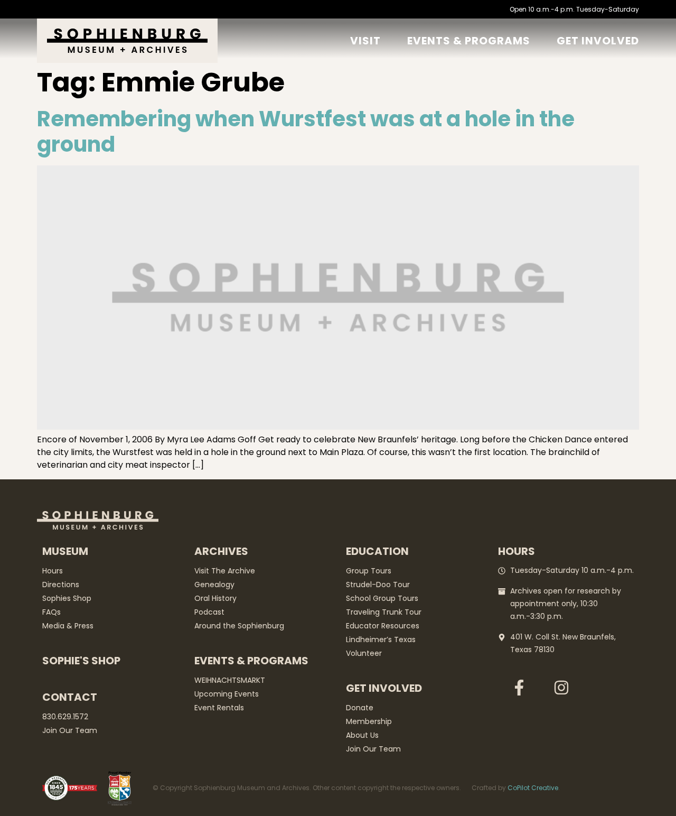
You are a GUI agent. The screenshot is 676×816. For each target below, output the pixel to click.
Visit (365, 40)
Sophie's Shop (81, 660)
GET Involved (598, 40)
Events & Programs (468, 40)
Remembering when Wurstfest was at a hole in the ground (306, 131)
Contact (69, 697)
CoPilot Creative (533, 787)
